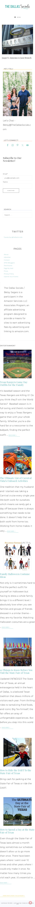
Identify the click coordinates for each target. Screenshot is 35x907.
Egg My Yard (8, 268)
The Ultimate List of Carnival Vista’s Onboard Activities (16, 479)
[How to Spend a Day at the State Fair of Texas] (17, 811)
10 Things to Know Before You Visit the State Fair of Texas (16, 671)
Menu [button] (19, 17)
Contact (7, 260)
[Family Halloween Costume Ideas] (17, 556)
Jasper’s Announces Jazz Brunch (16, 57)
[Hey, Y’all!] (17, 94)
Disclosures (8, 265)
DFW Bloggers (9, 263)
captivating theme (20, 903)
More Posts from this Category (13, 895)
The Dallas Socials (17, 6)
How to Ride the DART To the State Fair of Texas (15, 772)
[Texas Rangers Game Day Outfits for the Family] (17, 364)
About (6, 254)
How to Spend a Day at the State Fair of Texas (17, 831)
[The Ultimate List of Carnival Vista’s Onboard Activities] (17, 460)
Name (5, 182)
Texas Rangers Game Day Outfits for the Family (13, 383)
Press (6, 271)
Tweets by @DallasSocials (13, 237)
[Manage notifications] (30, 902)
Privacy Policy (9, 274)
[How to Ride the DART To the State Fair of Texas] (17, 752)
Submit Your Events (11, 276)
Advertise (7, 257)
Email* (5, 174)
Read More (12, 435)
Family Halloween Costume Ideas (15, 575)
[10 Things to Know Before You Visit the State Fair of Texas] (17, 652)
